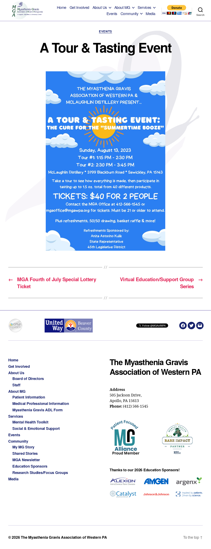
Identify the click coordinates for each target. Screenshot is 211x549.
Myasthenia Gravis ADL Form (37, 410)
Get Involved (79, 7)
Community (129, 13)
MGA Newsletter (26, 459)
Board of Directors (28, 378)
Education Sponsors (29, 466)
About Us (100, 7)
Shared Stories (25, 453)
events (105, 31)
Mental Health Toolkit (30, 422)
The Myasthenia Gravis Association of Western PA (64, 537)
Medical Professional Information (40, 403)
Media (150, 13)
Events (112, 13)
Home (61, 7)
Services (144, 7)
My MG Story (23, 447)
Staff (16, 385)
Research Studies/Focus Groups (40, 472)
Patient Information (28, 397)
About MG (122, 7)
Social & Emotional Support (36, 428)
